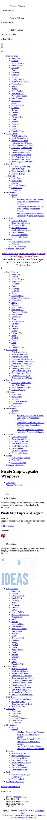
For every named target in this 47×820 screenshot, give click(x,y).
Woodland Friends (19, 96)
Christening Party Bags (21, 166)
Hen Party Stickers (19, 227)
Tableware (10, 176)
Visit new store (23, 265)
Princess (14, 89)
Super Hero (16, 58)
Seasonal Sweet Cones (20, 159)
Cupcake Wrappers (19, 185)
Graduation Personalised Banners (30, 216)
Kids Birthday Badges (20, 242)
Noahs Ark (15, 100)
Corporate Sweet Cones (21, 155)
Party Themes (12, 56)
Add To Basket (7, 526)
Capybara (15, 124)
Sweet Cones (11, 133)
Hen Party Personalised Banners (30, 213)
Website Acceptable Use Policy (23, 818)
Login (23, 813)
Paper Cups (16, 178)
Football (14, 112)
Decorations (11, 192)
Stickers (9, 218)
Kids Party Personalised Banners (30, 199)
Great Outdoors (17, 91)
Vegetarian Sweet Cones (21, 143)
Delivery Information (10, 787)
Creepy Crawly (17, 63)
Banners (14, 197)
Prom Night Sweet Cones (22, 162)
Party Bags (10, 164)
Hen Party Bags (18, 169)
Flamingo (15, 72)
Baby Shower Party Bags (21, 171)
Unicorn (14, 60)
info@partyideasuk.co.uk (16, 797)
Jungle (14, 86)
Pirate (13, 119)
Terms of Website (37, 815)
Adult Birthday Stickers (21, 230)
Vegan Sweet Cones (19, 140)
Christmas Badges (18, 246)
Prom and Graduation (15, 249)
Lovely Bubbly (17, 79)
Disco (13, 103)
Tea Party (15, 68)
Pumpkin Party (17, 131)
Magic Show (16, 65)
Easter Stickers (17, 232)
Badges (9, 239)
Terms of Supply (22, 815)
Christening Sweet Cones (21, 147)
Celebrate (15, 108)
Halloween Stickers (19, 235)
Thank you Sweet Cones (21, 150)
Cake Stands (16, 187)
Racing (14, 110)
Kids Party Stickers (19, 220)
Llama (14, 115)
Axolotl (14, 122)
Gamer (14, 77)
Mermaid (15, 75)
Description (11, 498)
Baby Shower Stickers (20, 223)
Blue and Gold (17, 105)
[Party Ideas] (6, 39)
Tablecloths (16, 190)
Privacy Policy (8, 815)
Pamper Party (17, 84)
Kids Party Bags (18, 173)
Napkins (14, 183)
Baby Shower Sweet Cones (22, 145)
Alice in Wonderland (20, 82)
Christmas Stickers (19, 237)
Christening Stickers (19, 225)
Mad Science (16, 98)
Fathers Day (16, 244)
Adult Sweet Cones (19, 138)
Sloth (13, 126)
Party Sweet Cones (19, 136)
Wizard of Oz (17, 117)
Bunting (14, 195)
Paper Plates (16, 180)
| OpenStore (39, 811)
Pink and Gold (17, 93)
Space (13, 129)
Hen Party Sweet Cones (21, 157)
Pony (13, 70)
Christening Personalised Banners (30, 206)
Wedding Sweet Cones (20, 152)
